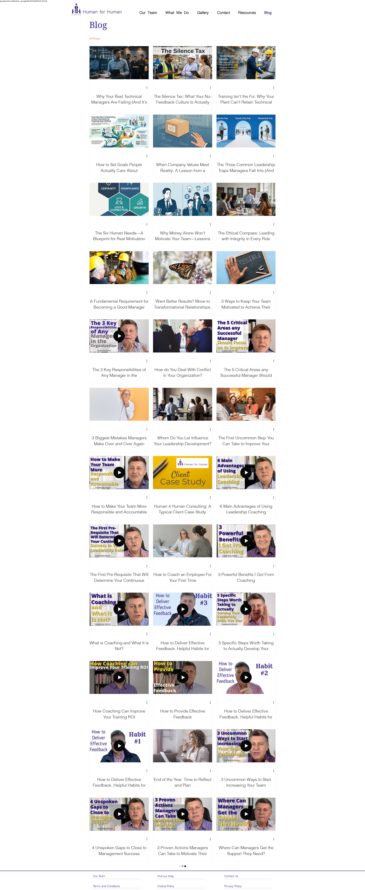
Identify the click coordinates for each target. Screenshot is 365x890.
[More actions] (148, 88)
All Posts (94, 38)
